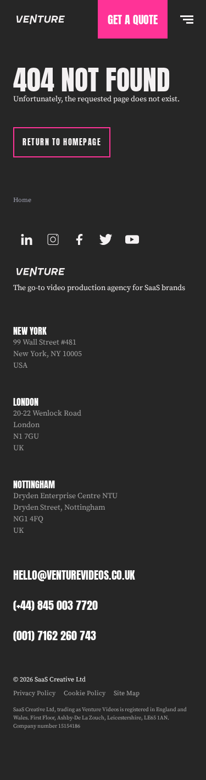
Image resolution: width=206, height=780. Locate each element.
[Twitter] (105, 239)
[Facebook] (79, 239)
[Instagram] (53, 239)
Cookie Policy (84, 693)
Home (22, 200)
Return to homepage (62, 142)
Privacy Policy (34, 693)
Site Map (127, 693)
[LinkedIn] (26, 239)
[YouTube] (132, 239)
